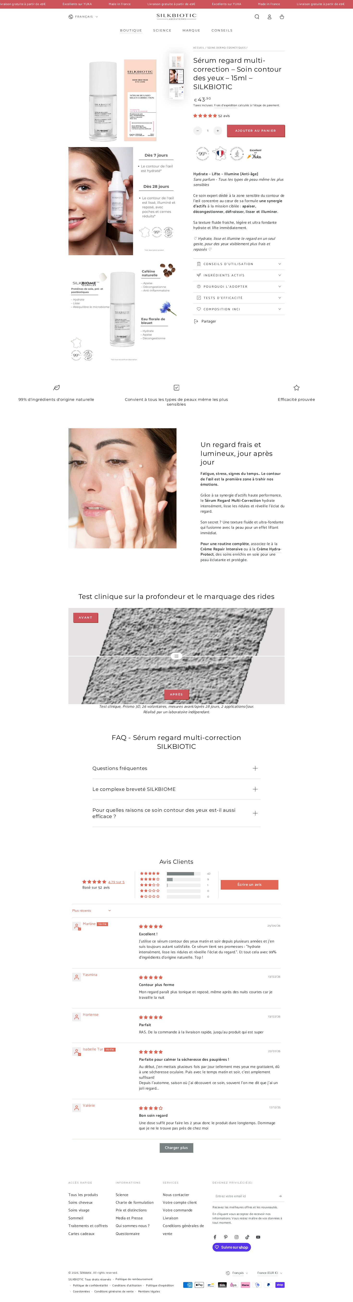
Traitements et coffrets (88, 1226)
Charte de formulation (135, 1202)
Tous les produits (83, 1195)
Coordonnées (81, 1292)
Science (122, 1195)
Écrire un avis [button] (249, 884)
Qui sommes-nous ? (133, 1226)
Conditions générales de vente (114, 1292)
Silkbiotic (86, 1273)
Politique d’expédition (160, 1286)
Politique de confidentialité (90, 1286)
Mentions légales (149, 1292)
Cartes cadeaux (81, 1234)
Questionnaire (128, 1234)
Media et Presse (129, 1218)
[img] (151, 927)
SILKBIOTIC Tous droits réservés (89, 1280)
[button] (257, 17)
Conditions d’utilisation (126, 1286)
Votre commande (177, 1210)
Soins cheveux (80, 1202)
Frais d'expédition (225, 105)
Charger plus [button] (176, 1148)
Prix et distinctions (131, 1210)
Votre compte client (180, 1202)
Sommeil (75, 1218)
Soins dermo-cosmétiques (226, 48)
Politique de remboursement (134, 1279)
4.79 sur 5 (116, 882)
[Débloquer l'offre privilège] (282, 1196)
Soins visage (78, 1210)
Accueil (199, 48)
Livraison (170, 1218)
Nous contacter (176, 1195)
